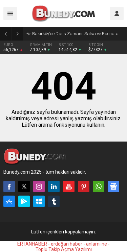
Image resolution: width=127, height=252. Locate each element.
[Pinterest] (83, 186)
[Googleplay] (24, 201)
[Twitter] (24, 186)
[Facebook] (9, 186)
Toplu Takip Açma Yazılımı (64, 249)
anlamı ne (96, 244)
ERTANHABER (32, 244)
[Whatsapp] (98, 186)
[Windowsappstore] (39, 201)
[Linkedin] (54, 186)
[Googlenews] (113, 186)
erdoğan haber (66, 244)
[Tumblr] (54, 201)
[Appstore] (9, 201)
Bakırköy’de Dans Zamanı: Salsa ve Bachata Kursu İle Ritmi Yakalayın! (78, 33)
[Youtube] (69, 186)
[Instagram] (39, 186)
